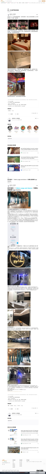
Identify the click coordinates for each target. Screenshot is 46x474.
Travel (13, 110)
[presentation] (7, 128)
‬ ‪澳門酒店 (9, 110)
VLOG (30, 2)
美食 (32, 2)
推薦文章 (20, 2)
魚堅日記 (10, 131)
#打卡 (31, 461)
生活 (41, 2)
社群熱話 (8, 2)
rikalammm (29, 131)
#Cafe (35, 461)
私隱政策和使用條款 (22, 472)
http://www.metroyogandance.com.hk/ (15, 391)
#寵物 (27, 461)
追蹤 (37, 14)
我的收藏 (21, 463)
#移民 (41, 461)
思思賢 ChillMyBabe (36, 131)
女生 (36, 2)
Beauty (15, 405)
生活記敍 (11, 405)
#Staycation (38, 461)
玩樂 (38, 2)
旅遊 (34, 2)
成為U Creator (13, 2)
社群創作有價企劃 (3, 2)
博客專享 (26, 2)
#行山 (29, 461)
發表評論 (10, 138)
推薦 (8, 405)
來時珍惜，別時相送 (13, 14)
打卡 (12, 104)
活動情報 (25, 104)
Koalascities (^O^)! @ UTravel (16, 131)
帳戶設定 (21, 462)
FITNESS (18, 405)
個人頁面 (21, 461)
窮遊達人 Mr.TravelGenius (23, 131)
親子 (40, 2)
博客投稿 (14, 467)
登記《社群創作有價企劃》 (16, 102)
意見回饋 (14, 466)
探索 (17, 2)
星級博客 (23, 2)
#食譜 (33, 461)
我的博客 (21, 466)
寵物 (19, 104)
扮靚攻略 (22, 104)
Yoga (22, 405)
